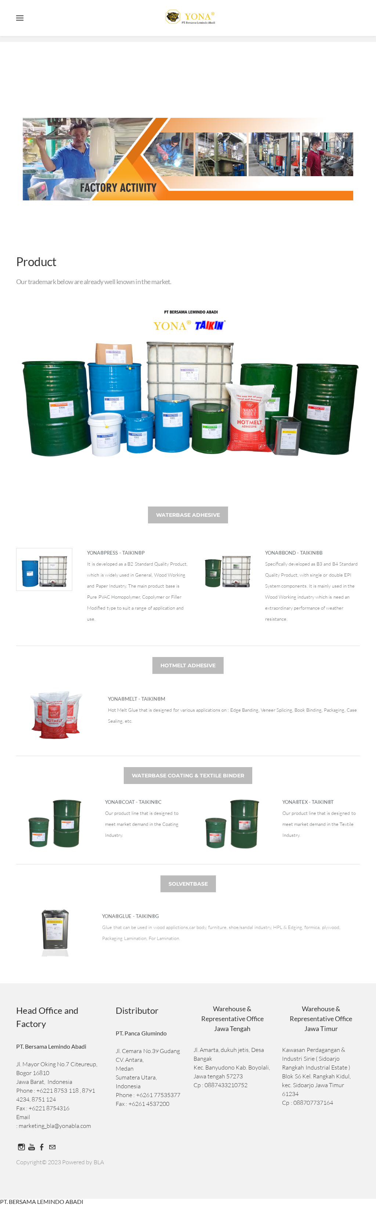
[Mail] (52, 1147)
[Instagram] (21, 1147)
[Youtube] (31, 1147)
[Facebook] (42, 1147)
